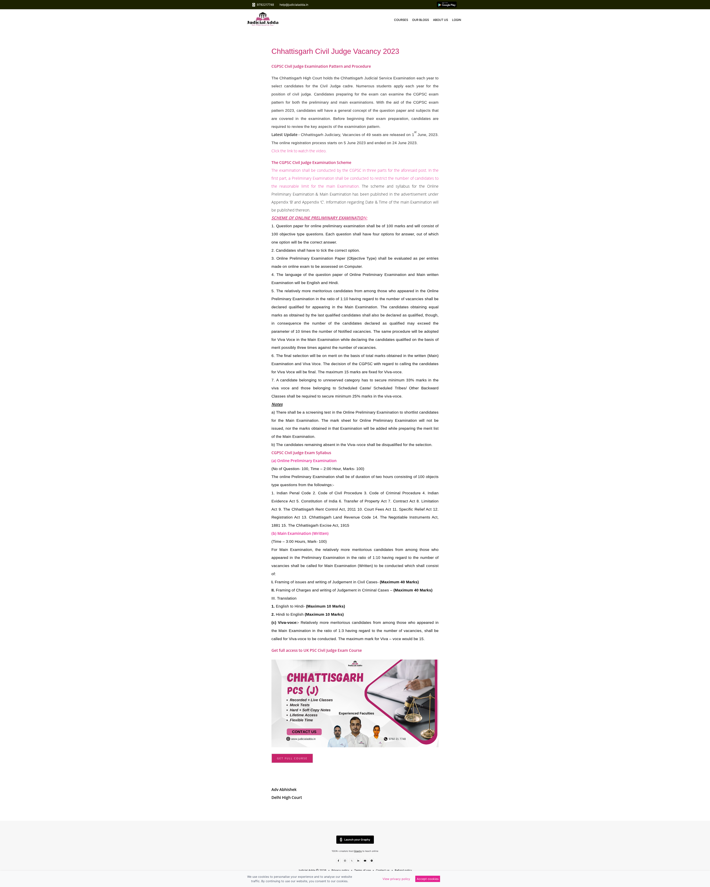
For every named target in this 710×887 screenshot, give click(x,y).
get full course (292, 758)
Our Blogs (420, 20)
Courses (401, 20)
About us (440, 20)
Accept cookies (428, 879)
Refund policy (403, 870)
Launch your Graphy (357, 839)
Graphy (358, 851)
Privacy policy (340, 870)
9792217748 (265, 4)
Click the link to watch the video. (299, 150)
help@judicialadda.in (293, 4)
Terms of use (362, 870)
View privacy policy (396, 879)
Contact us (383, 870)
